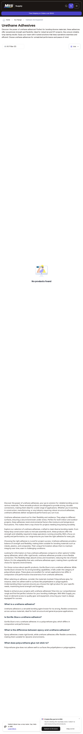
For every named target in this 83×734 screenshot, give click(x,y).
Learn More (12, 729)
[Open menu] (76, 5)
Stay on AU (70, 729)
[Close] (79, 718)
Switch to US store (51, 729)
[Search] (66, 6)
